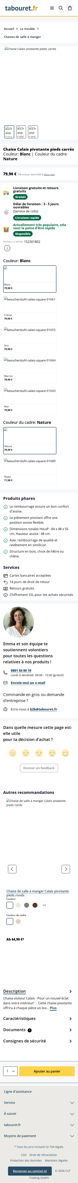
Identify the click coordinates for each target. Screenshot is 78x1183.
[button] (7, 248)
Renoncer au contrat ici (30, 1171)
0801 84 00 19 (21, 670)
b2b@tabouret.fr (43, 709)
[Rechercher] (61, 8)
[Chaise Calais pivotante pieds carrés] (38, 84)
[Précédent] (12, 869)
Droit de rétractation (43, 1155)
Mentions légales (56, 1160)
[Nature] (18, 921)
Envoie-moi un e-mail (28, 683)
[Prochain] (66, 869)
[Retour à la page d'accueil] (21, 8)
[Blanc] (9, 905)
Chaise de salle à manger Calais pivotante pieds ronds (37, 893)
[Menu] (52, 8)
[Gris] (26, 905)
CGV (23, 1155)
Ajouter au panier (47, 1071)
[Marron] (35, 905)
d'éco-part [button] (49, 174)
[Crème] (18, 905)
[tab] (38, 999)
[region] (39, 869)
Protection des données (26, 1160)
